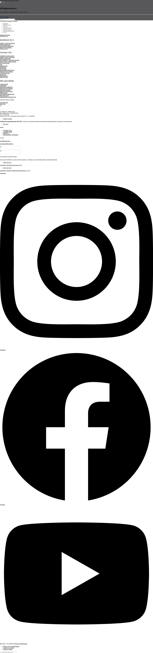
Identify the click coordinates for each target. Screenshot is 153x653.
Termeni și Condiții (8, 648)
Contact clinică (4, 16)
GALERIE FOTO (7, 130)
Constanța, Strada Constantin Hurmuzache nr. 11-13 (15, 170)
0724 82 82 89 (4, 18)
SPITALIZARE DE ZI (8, 31)
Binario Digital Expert (21, 643)
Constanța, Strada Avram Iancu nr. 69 (11, 165)
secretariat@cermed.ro (6, 144)
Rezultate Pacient (5, 35)
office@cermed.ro (5, 141)
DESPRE (5, 23)
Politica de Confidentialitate (11, 646)
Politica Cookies (7, 649)
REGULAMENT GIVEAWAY (10, 135)
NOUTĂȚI (6, 133)
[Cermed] (3, 21)
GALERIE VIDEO (7, 132)
